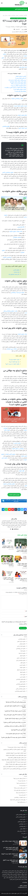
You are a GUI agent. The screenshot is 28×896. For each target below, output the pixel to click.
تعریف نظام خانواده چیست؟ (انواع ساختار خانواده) (16, 755)
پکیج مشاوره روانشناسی (20, 679)
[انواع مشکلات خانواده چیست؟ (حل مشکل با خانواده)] (21, 558)
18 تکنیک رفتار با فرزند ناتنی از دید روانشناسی (21, 579)
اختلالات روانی (23, 829)
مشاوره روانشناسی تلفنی (20, 689)
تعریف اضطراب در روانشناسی (19, 797)
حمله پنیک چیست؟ (21, 781)
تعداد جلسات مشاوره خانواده (15, 231)
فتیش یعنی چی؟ (22, 795)
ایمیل (25, 616)
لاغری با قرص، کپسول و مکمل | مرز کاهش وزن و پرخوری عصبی (10, 848)
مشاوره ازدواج (22, 655)
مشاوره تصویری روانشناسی (20, 691)
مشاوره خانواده (22, 667)
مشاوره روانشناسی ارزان (20, 660)
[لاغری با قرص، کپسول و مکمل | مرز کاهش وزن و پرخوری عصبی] (23, 849)
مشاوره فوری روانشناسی (20, 684)
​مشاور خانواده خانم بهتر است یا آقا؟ (18, 84)
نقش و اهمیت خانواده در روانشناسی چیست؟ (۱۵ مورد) (8, 579)
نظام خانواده (21, 471)
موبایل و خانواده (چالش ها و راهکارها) (7, 564)
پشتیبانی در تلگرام (23, 885)
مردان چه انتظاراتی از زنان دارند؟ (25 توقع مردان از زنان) (14, 766)
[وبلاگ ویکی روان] (19, 3)
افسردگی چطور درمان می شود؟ (19, 778)
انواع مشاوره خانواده (22, 115)
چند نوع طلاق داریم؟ (21, 802)
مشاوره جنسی (22, 677)
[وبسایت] (17, 529)
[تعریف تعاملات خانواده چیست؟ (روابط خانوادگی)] (23, 855)
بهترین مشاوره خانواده (14, 495)
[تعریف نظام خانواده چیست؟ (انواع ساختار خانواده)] (23, 861)
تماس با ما (24, 833)
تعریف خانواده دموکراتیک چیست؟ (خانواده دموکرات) (7, 546)
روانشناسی (21, 15)
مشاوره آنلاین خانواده (10, 454)
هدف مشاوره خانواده (22, 334)
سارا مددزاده (16, 272)
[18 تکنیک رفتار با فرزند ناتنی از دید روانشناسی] (21, 573)
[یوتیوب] (12, 529)
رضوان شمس (16, 270)
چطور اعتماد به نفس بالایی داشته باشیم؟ (17, 800)
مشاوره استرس (22, 665)
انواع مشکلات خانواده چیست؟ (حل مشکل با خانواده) (22, 565)
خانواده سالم (7, 430)
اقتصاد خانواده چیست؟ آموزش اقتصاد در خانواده (21, 550)
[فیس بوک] (25, 509)
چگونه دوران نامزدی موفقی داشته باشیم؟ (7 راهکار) (16, 764)
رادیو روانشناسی (22, 826)
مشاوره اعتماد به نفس (21, 646)
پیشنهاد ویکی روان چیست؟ (20, 91)
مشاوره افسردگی (22, 686)
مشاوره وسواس (22, 644)
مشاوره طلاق (23, 663)
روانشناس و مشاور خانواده (18, 449)
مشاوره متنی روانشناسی (20, 648)
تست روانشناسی (22, 824)
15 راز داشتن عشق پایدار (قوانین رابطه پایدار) (17, 757)
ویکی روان (23, 29)
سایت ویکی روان (23, 67)
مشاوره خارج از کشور (21, 641)
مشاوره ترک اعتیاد (22, 653)
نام (26, 611)
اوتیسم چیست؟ (22, 785)
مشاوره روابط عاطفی (22, 821)
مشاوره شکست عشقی (21, 658)
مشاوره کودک (22, 651)
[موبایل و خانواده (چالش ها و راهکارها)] (7, 558)
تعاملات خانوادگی (17, 237)
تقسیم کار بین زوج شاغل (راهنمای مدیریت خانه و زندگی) (14, 768)
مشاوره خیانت (22, 674)
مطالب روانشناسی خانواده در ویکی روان (10, 15)
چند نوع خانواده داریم (14, 362)
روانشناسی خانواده (7, 257)
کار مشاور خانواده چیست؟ (20, 78)
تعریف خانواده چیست (14, 359)
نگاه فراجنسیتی (21, 227)
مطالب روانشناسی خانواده (17, 98)
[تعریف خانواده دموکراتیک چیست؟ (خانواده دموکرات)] (7, 542)
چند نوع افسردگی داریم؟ (20, 792)
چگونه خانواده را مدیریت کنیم (12, 364)
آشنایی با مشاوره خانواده (21, 76)
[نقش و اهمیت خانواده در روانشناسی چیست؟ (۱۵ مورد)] (7, 573)
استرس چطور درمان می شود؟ (19, 788)
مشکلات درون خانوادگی (12, 349)
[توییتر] (22, 509)
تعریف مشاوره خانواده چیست (20, 106)
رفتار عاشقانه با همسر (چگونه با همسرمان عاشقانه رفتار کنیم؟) (14, 760)
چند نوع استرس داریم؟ (21, 783)
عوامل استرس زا (17, 443)
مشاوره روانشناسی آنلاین (7, 172)
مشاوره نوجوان (22, 681)
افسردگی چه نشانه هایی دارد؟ (19, 790)
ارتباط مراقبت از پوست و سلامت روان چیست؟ (17, 747)
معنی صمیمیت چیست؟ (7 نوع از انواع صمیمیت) (16, 762)
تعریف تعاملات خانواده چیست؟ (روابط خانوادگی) (16, 753)
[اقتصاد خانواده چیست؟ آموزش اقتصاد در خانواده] (21, 544)
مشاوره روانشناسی (21, 639)
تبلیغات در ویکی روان (21, 831)
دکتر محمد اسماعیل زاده (14, 274)
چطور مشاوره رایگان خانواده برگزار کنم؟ (18, 82)
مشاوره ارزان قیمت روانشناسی (17, 292)
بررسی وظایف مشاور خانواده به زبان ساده (17, 80)
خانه (25, 15)
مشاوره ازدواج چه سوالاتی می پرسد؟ (18, 85)
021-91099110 (24, 882)
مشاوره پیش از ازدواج (21, 670)
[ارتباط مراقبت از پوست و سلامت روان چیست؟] (23, 843)
